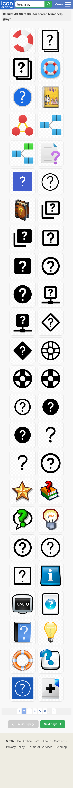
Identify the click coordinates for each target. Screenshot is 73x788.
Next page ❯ (52, 724)
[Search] (48, 4)
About (47, 741)
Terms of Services (40, 747)
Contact (59, 741)
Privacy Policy (15, 747)
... (49, 711)
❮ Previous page (23, 724)
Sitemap (61, 747)
